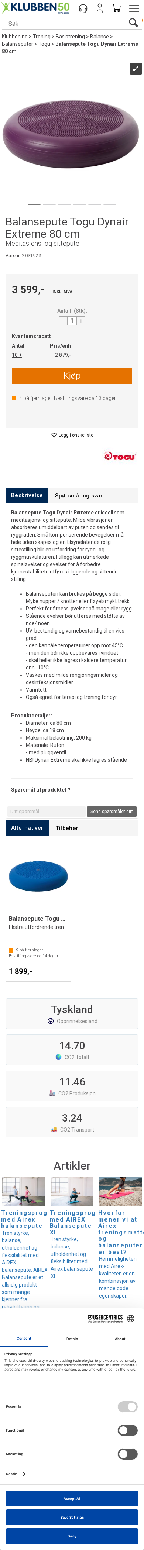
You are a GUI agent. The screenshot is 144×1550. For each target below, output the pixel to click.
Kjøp (72, 376)
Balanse (99, 36)
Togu (44, 44)
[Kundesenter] (83, 8)
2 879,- (63, 355)
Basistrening (70, 36)
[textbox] (46, 811)
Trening (42, 36)
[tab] (27, 495)
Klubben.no (15, 36)
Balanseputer (17, 44)
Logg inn (99, 8)
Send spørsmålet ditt (111, 811)
